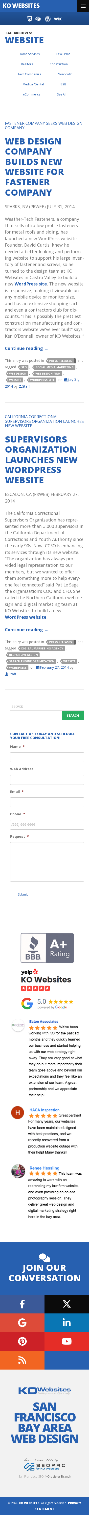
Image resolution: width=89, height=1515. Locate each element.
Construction (59, 64)
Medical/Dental (33, 84)
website (15, 380)
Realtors (27, 64)
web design (17, 373)
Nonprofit (65, 74)
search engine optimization (31, 661)
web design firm (48, 373)
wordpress (18, 667)
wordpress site (42, 380)
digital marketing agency (42, 648)
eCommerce (31, 94)
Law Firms (63, 54)
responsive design (23, 655)
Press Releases (60, 361)
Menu (83, 6)
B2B (63, 84)
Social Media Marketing (55, 367)
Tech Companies (29, 74)
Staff (26, 386)
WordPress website (25, 617)
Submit (23, 894)
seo (24, 367)
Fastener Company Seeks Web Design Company (44, 125)
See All (61, 94)
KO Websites (21, 5)
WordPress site (31, 284)
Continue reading (26, 348)
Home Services (29, 54)
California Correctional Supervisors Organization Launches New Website (44, 421)
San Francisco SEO (31, 1476)
